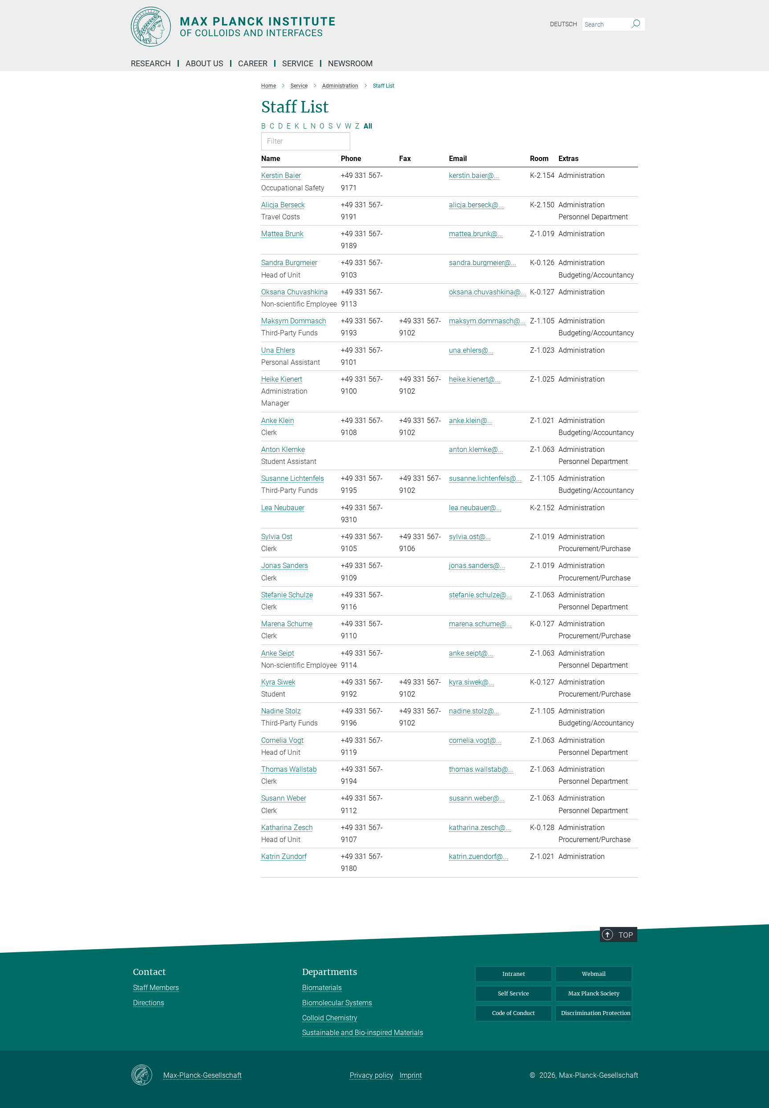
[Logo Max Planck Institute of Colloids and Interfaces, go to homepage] (298, 27)
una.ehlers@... (471, 350)
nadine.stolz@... (474, 711)
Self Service (513, 993)
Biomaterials (322, 987)
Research (151, 63)
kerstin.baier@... (474, 175)
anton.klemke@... (476, 449)
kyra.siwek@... (471, 682)
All (368, 126)
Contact (149, 972)
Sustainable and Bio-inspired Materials (362, 1032)
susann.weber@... (477, 798)
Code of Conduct (513, 1013)
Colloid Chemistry (329, 1018)
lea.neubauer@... (475, 508)
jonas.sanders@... (477, 565)
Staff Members (156, 987)
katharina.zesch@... (480, 827)
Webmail (594, 974)
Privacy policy (371, 1075)
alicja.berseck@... (476, 205)
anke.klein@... (471, 420)
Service (297, 63)
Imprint (411, 1075)
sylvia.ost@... (470, 536)
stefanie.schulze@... (480, 595)
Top (626, 935)
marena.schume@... (480, 624)
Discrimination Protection (596, 1013)
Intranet (513, 974)
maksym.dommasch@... (487, 321)
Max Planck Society (593, 993)
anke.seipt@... (471, 653)
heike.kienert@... (474, 379)
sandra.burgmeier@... (482, 262)
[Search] (636, 24)
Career (252, 63)
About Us (204, 63)
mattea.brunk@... (476, 234)
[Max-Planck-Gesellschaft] (147, 1075)
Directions (148, 1003)
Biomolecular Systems (337, 1003)
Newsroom (350, 63)
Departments (329, 972)
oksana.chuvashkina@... (487, 292)
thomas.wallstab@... (481, 769)
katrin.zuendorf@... (478, 856)
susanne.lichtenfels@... (485, 478)
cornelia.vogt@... (475, 740)
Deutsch (563, 24)
